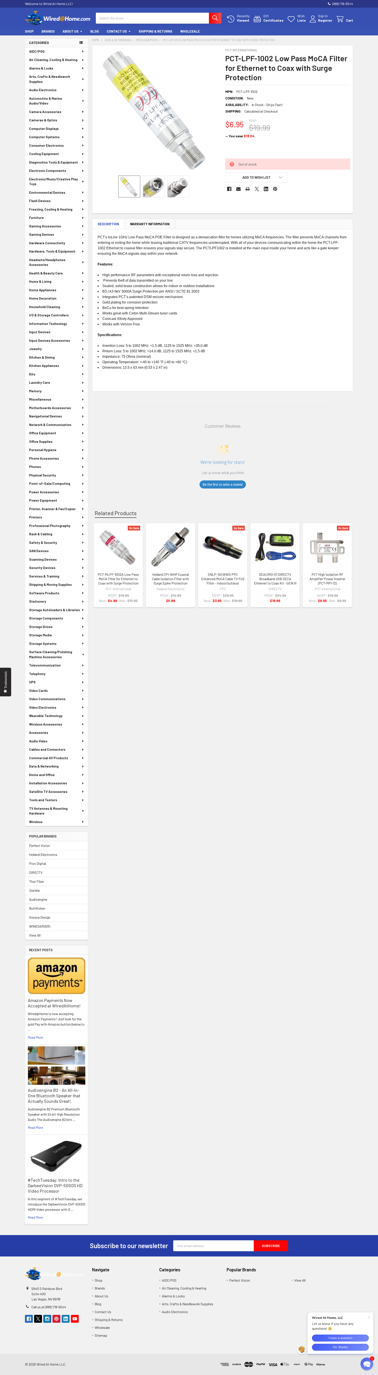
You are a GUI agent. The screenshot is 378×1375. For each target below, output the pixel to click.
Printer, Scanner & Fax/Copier (52, 509)
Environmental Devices (47, 192)
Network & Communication (50, 425)
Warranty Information (150, 224)
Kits (32, 374)
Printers (35, 517)
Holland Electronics (43, 854)
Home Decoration (42, 298)
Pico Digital (37, 863)
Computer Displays (44, 129)
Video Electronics (42, 707)
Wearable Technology (46, 716)
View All (34, 935)
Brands (48, 31)
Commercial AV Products (48, 758)
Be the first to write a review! (223, 484)
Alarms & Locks (41, 68)
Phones (35, 467)
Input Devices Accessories (49, 340)
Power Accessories (44, 492)
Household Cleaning (44, 307)
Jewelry (35, 349)
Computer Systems (44, 137)
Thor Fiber (36, 881)
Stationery (37, 601)
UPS (32, 682)
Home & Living (40, 281)
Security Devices (42, 568)
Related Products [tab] (115, 513)
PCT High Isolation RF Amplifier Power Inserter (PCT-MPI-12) (327, 578)
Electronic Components (47, 171)
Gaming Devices (41, 234)
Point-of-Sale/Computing (49, 483)
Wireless (35, 822)
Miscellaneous (40, 399)
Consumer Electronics (46, 145)
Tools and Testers (43, 800)
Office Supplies (40, 441)
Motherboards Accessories (50, 408)
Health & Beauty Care (46, 273)
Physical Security (42, 475)
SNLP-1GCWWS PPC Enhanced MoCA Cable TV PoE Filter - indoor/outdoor (223, 578)
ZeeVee (34, 890)
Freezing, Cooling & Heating (50, 209)
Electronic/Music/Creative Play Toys (53, 181)
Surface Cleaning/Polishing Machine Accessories (50, 654)
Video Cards (38, 691)
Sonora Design (39, 917)
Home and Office (42, 775)
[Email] (238, 189)
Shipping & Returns (155, 31)
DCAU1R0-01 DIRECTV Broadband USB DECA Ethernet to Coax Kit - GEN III (275, 578)
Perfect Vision (39, 845)
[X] (257, 189)
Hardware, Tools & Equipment (52, 251)
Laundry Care (39, 382)
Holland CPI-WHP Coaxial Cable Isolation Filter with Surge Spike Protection (170, 578)
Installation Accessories (48, 783)
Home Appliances (42, 290)
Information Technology (48, 324)
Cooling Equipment (44, 154)
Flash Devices (40, 201)
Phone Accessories (44, 458)
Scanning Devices (43, 559)
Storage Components (46, 618)
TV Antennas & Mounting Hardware (48, 810)
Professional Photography (49, 526)
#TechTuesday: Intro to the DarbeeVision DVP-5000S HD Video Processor (55, 1185)
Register (325, 20)
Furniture (36, 218)
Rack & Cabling (40, 534)
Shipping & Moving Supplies (50, 584)
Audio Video (38, 741)
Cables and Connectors (47, 749)
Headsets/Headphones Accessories (47, 262)
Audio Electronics (42, 90)
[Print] (248, 189)
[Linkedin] (266, 189)
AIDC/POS (37, 51)
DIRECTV (35, 872)
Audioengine (38, 899)
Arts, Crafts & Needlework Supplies (49, 79)
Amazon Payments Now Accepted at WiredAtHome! (54, 1003)
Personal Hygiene (42, 450)
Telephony (37, 674)
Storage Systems (42, 644)
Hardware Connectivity (47, 243)
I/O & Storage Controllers (49, 315)
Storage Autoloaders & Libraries (54, 610)
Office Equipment (42, 433)
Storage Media (40, 635)
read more (35, 1037)
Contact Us (117, 31)
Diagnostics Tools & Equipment (53, 162)
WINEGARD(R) (39, 926)
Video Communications (47, 699)
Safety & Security (43, 542)
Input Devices (39, 332)
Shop (29, 31)
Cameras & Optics (43, 120)
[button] (256, 177)
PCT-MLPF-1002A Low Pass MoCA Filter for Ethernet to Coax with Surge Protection (118, 578)
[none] (157, 110)
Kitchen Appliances (44, 366)
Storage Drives (40, 627)
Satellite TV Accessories (48, 792)
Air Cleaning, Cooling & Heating (53, 60)
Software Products (44, 593)
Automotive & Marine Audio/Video (45, 100)
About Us (71, 31)
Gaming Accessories (45, 226)
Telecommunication (45, 665)
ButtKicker (37, 908)
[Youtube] (75, 1319)
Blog (94, 31)
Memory (35, 391)
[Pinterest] (275, 189)
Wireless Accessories (45, 724)
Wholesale (190, 31)
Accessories (38, 733)
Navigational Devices (45, 416)
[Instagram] (47, 1319)
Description (108, 224)
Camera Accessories (45, 112)
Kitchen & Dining (42, 357)
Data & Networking (44, 766)
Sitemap (101, 1335)
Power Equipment (43, 500)
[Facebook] (229, 189)
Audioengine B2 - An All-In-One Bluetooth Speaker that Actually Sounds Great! (54, 1095)
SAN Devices (39, 551)
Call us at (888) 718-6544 (49, 1307)
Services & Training (44, 576)
